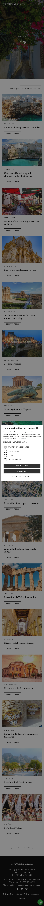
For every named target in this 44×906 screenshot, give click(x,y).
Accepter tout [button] (22, 466)
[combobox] (37, 428)
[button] (22, 442)
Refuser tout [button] (22, 471)
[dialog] (22, 453)
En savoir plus (21, 439)
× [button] (40, 428)
